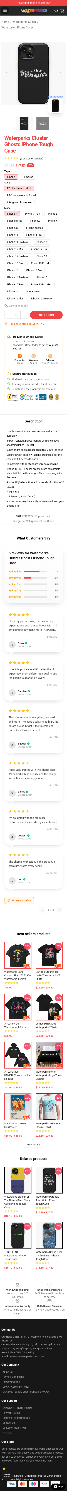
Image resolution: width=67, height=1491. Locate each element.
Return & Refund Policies (16, 1417)
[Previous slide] (7, 73)
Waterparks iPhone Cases (17, 27)
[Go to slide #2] (42, 123)
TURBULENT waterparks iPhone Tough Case (15, 1256)
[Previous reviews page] (42, 910)
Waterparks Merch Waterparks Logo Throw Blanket (49, 1075)
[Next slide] (60, 73)
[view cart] (62, 10)
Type (7, 171)
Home (5, 22)
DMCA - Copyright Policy (16, 1386)
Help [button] (60, 1486)
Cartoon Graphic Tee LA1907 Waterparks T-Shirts (48, 975)
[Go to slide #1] (24, 123)
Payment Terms (11, 1412)
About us (8, 1371)
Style (7, 182)
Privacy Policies (11, 1381)
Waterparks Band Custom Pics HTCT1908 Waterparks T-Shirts (17, 975)
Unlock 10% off (7, 1475)
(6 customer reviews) (31, 158)
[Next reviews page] (59, 910)
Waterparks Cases (24, 22)
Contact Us (9, 1422)
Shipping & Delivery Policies (17, 1408)
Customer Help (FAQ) (14, 1427)
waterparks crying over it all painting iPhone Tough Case (49, 1256)
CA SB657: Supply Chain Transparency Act (26, 1391)
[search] (56, 10)
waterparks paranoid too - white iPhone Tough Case (47, 1200)
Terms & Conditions (13, 1376)
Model (7, 208)
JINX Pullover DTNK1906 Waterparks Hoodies (17, 1075)
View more (33, 1144)
